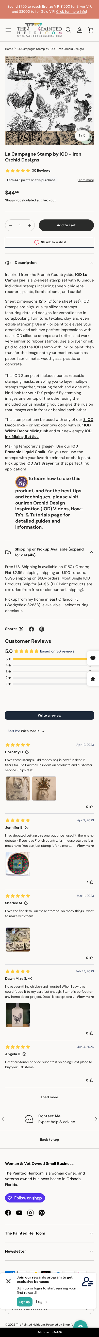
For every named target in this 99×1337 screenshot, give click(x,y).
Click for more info (71, 11)
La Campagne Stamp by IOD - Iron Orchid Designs (51, 49)
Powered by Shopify (59, 1324)
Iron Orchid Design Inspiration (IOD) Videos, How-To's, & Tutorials (49, 509)
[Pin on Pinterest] (42, 629)
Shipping (12, 200)
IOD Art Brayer (40, 463)
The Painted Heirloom (30, 1324)
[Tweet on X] (21, 629)
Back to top (49, 1139)
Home (9, 49)
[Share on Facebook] (31, 629)
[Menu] (8, 30)
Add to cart (66, 225)
